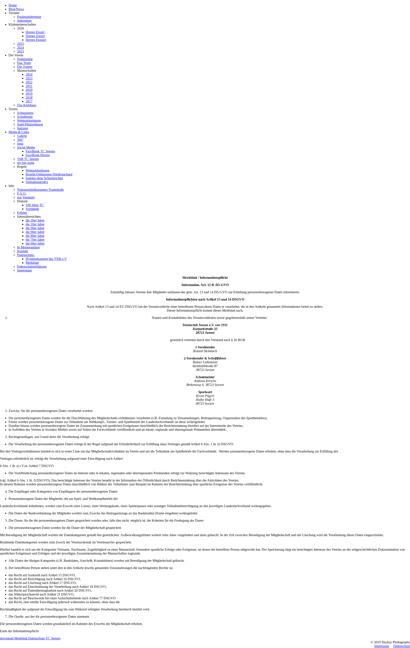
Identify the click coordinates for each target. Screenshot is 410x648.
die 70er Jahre (35, 239)
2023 (20, 51)
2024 (20, 47)
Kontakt (22, 251)
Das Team (24, 63)
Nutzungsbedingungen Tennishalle (40, 189)
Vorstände (32, 209)
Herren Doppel (36, 40)
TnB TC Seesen (28, 159)
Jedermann (24, 20)
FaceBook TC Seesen (40, 151)
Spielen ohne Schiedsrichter (44, 178)
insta (20, 143)
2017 (29, 101)
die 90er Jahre (35, 232)
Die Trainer (24, 67)
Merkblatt (32, 262)
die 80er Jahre (35, 236)
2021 (29, 86)
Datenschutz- (26, 255)
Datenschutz (401, 646)
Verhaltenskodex (37, 182)
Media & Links (19, 132)
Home (13, 5)
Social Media (26, 147)
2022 (29, 82)
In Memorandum (28, 247)
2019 (29, 93)
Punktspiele (25, 59)
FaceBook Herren (38, 155)
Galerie (22, 136)
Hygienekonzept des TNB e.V (46, 259)
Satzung (22, 128)
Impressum (24, 270)
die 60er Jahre (35, 243)
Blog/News (16, 9)
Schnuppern (25, 113)
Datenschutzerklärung (32, 266)
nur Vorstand (25, 197)
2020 (29, 90)
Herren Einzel (35, 32)
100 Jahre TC (35, 205)
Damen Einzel (35, 36)
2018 (29, 97)
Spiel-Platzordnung (30, 124)
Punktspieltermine (29, 17)
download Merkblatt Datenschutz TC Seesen (30, 638)
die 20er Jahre (35, 220)
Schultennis (25, 116)
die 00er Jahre (35, 228)
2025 (20, 43)
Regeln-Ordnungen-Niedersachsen (49, 174)
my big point (25, 163)
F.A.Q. (21, 193)
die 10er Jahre (35, 224)
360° (20, 140)
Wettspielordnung (29, 120)
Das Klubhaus (26, 105)
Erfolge (22, 213)
